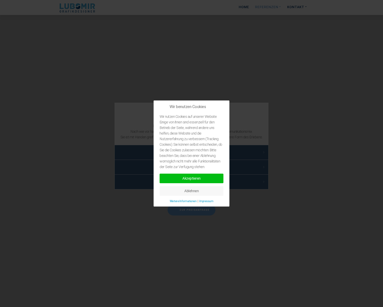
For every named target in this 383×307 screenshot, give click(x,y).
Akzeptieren (191, 178)
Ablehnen (191, 191)
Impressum (206, 201)
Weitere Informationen (183, 201)
